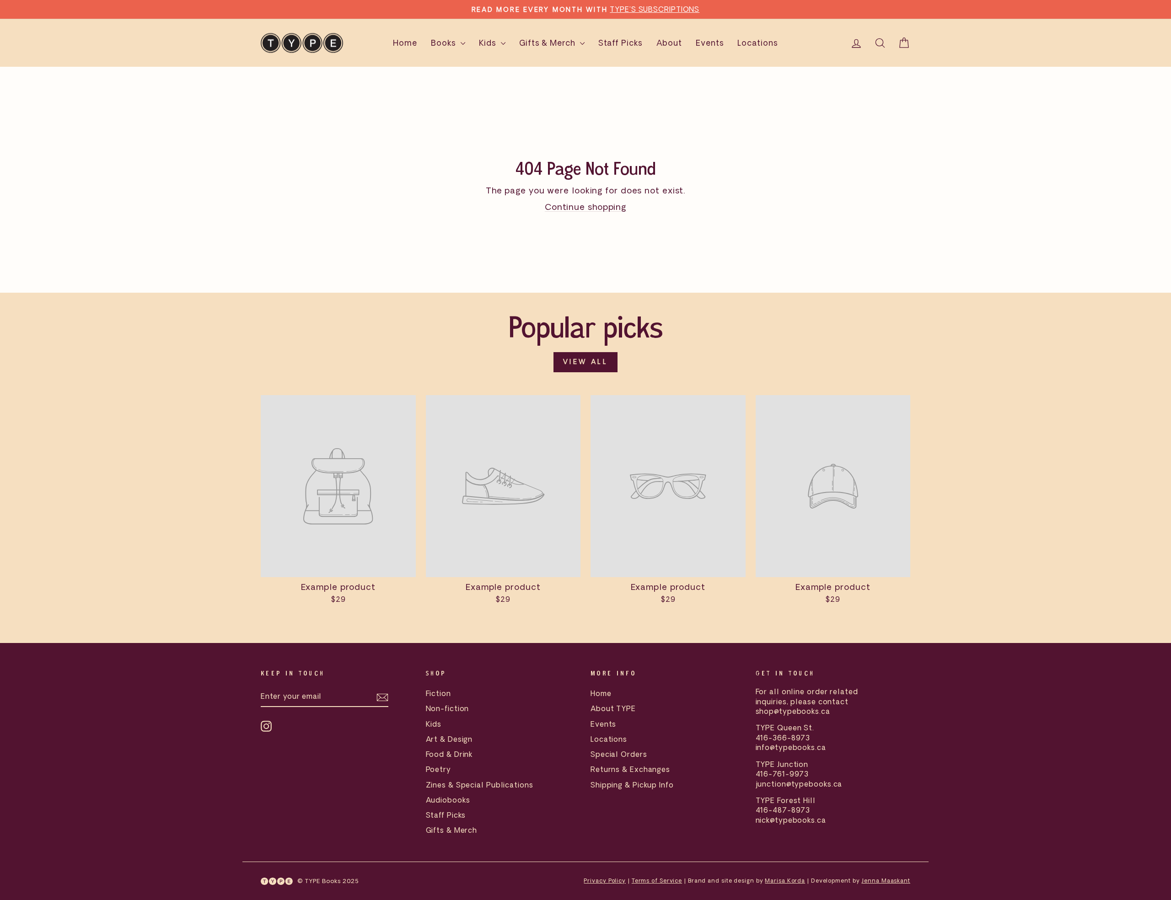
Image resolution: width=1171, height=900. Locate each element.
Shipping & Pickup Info (632, 785)
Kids (489, 42)
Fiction (438, 693)
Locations (757, 42)
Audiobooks (448, 800)
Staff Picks (620, 42)
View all (585, 361)
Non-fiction (447, 708)
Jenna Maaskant (885, 881)
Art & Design (449, 739)
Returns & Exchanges (630, 769)
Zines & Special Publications (479, 785)
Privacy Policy (605, 881)
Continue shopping (585, 206)
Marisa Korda (785, 881)
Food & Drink (449, 754)
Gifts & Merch (548, 42)
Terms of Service (657, 881)
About (669, 42)
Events (710, 42)
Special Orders (619, 754)
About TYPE (613, 708)
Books (444, 42)
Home (405, 42)
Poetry (438, 769)
